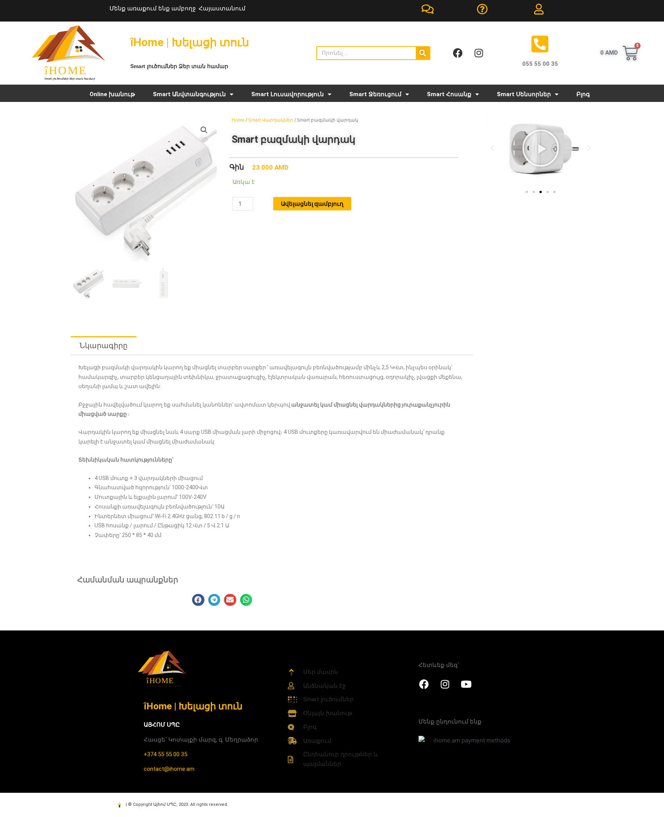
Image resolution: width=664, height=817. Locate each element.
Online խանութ (112, 94)
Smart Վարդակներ (270, 120)
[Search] (423, 53)
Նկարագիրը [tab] (104, 345)
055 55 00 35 (540, 63)
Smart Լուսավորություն (287, 94)
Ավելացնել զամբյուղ (312, 203)
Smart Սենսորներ (524, 94)
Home (238, 120)
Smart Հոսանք (449, 94)
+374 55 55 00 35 (165, 754)
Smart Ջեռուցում (375, 94)
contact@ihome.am (169, 768)
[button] (204, 130)
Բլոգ (583, 94)
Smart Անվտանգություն (189, 94)
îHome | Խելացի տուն (193, 706)
